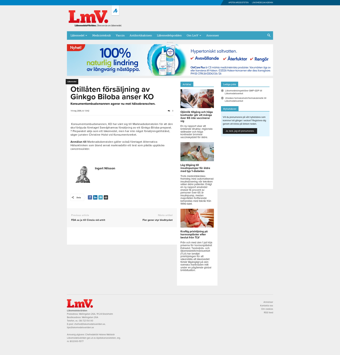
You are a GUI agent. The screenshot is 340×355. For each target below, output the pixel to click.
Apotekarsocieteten (238, 3)
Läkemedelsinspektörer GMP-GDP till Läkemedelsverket (243, 92)
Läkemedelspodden (169, 35)
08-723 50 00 (86, 320)
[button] (269, 36)
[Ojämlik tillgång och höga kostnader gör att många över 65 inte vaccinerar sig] (197, 107)
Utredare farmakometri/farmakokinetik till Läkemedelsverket (245, 99)
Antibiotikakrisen (141, 35)
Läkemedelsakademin (262, 3)
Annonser (212, 35)
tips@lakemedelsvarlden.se (80, 327)
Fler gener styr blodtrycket (158, 220)
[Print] (106, 197)
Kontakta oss (266, 305)
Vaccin (120, 35)
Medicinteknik (101, 35)
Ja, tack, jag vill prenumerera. (240, 131)
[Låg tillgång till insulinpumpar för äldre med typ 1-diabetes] (197, 160)
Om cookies (267, 309)
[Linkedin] (95, 197)
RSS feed (268, 312)
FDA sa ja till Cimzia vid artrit (88, 220)
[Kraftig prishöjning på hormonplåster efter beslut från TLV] (197, 226)
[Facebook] (90, 197)
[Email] (100, 197)
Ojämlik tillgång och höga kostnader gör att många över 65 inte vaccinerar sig (196, 116)
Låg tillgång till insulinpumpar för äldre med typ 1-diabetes (195, 168)
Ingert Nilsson (105, 168)
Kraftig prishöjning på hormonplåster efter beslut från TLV (194, 234)
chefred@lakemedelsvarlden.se (89, 324)
